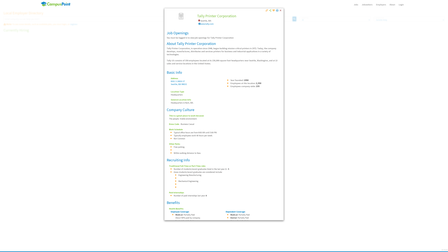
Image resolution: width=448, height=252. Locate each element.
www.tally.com (207, 24)
